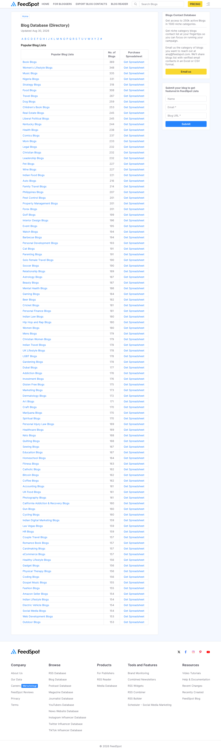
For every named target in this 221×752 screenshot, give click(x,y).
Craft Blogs (30, 407)
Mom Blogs (29, 141)
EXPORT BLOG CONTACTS (91, 3)
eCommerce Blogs (34, 554)
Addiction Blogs (32, 373)
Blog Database (58, 679)
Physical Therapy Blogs (37, 571)
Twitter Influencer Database (66, 723)
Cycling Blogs (31, 514)
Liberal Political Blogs (36, 118)
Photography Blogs (34, 497)
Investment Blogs (33, 378)
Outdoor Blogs (31, 622)
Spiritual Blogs (31, 418)
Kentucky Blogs (32, 124)
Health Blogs (30, 129)
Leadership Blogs (33, 158)
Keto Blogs (29, 435)
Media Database (107, 685)
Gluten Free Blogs (33, 384)
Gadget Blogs (31, 565)
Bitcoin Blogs (31, 475)
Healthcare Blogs (33, 429)
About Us (16, 673)
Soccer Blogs (31, 265)
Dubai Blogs (30, 367)
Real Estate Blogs (33, 112)
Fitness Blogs (31, 463)
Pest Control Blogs (34, 197)
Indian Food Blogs (33, 175)
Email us (186, 71)
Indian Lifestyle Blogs (36, 599)
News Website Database (63, 711)
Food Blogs (29, 90)
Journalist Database (61, 698)
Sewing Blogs (31, 446)
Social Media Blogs (34, 610)
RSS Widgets (136, 685)
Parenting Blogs (32, 254)
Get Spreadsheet (134, 62)
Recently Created (193, 692)
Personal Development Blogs (40, 243)
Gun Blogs (29, 508)
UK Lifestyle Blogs (34, 350)
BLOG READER (119, 3)
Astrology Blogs (32, 277)
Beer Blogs (29, 299)
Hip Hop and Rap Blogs (37, 322)
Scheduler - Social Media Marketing (149, 704)
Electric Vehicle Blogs (36, 605)
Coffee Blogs (31, 480)
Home (45, 3)
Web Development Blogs (38, 616)
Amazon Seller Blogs (35, 593)
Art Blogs (28, 401)
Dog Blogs (29, 101)
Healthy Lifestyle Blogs (37, 559)
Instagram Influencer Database (67, 717)
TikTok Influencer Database (65, 730)
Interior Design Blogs (35, 220)
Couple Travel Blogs (35, 537)
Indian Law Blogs (33, 316)
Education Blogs (33, 452)
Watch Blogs (30, 231)
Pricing (195, 4)
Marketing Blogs (33, 390)
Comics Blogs (31, 135)
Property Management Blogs (40, 203)
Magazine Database (61, 692)
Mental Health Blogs (35, 288)
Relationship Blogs (34, 271)
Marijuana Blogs (32, 412)
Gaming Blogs (31, 293)
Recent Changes (192, 685)
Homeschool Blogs (34, 458)
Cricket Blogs (31, 305)
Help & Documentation (196, 679)
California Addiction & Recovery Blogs (46, 503)
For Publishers (105, 673)
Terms (14, 704)
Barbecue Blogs (32, 237)
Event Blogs (30, 226)
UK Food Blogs (32, 492)
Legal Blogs (30, 146)
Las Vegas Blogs (33, 525)
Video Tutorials (191, 673)
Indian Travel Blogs (34, 344)
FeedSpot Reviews (22, 692)
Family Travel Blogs (34, 186)
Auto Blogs (29, 180)
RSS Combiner (136, 692)
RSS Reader (104, 679)
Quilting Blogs (31, 441)
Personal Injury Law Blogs (38, 424)
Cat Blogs (29, 248)
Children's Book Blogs (36, 107)
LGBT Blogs (30, 356)
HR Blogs (28, 531)
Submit (186, 124)
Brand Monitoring (138, 673)
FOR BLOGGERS (62, 3)
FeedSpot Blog (191, 698)
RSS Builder (135, 698)
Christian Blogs (32, 152)
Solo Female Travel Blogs (38, 260)
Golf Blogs (29, 214)
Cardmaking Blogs (34, 548)
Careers (24, 685)
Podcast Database (60, 685)
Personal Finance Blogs (37, 310)
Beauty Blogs (31, 282)
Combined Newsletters (142, 679)
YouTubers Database (61, 704)
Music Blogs (30, 73)
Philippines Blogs (33, 192)
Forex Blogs (30, 209)
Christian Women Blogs (37, 339)
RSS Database (57, 673)
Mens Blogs (30, 333)
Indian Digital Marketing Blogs (41, 520)
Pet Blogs (28, 163)
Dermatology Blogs (34, 395)
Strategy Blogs (32, 84)
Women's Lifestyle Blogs (37, 67)
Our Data (16, 679)
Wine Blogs (29, 169)
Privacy (15, 698)
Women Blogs (31, 327)
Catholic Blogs (31, 469)
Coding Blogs (31, 576)
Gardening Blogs (33, 361)
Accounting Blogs (33, 486)
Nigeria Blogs (31, 79)
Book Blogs (30, 62)
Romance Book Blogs (36, 542)
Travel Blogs (30, 95)
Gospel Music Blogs (35, 582)
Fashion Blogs (31, 588)
